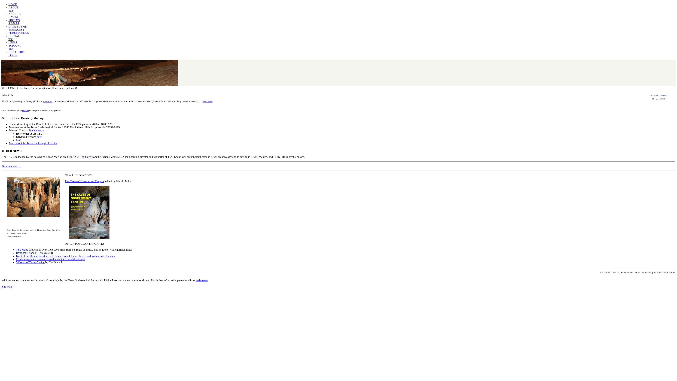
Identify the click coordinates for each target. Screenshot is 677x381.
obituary (86, 156)
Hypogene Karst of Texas (30, 252)
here (39, 136)
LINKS (12, 42)
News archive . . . (12, 166)
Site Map (25, 111)
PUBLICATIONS (18, 32)
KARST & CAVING (14, 15)
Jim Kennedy (36, 130)
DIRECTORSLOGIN (16, 53)
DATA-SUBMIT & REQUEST (18, 28)
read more (207, 101)
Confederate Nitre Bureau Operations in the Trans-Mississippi (50, 259)
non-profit (47, 101)
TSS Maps (22, 249)
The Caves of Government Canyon (84, 181)
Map (18, 139)
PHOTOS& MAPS (14, 22)
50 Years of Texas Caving (30, 262)
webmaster (202, 280)
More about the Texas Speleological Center (33, 143)
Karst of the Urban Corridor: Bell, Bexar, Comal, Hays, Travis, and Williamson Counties (65, 256)
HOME (12, 4)
